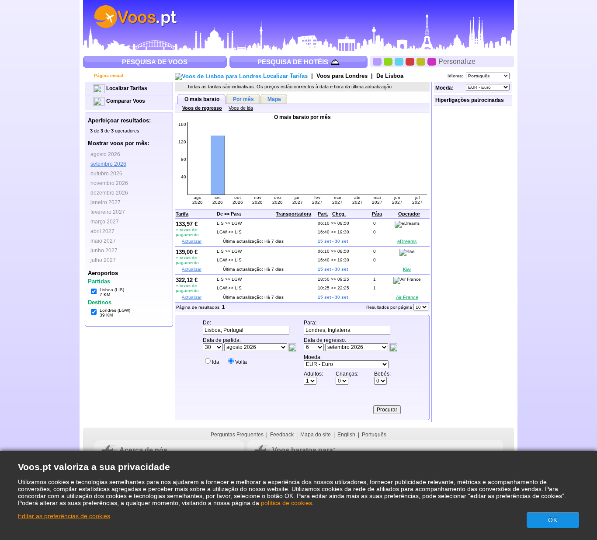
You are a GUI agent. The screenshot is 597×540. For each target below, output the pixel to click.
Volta (241, 362)
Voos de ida (241, 108)
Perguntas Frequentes (237, 435)
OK (553, 519)
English (346, 435)
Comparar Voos (125, 101)
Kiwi (407, 269)
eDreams (407, 241)
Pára (377, 213)
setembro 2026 (108, 164)
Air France (407, 297)
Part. (323, 213)
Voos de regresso (202, 108)
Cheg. (339, 213)
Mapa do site (315, 435)
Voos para (342, 76)
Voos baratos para (302, 450)
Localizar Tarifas (126, 88)
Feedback (282, 435)
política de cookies (286, 502)
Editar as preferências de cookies (64, 515)
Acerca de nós (143, 450)
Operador (409, 213)
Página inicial (108, 75)
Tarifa (182, 213)
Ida (215, 362)
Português (374, 435)
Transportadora (293, 213)
